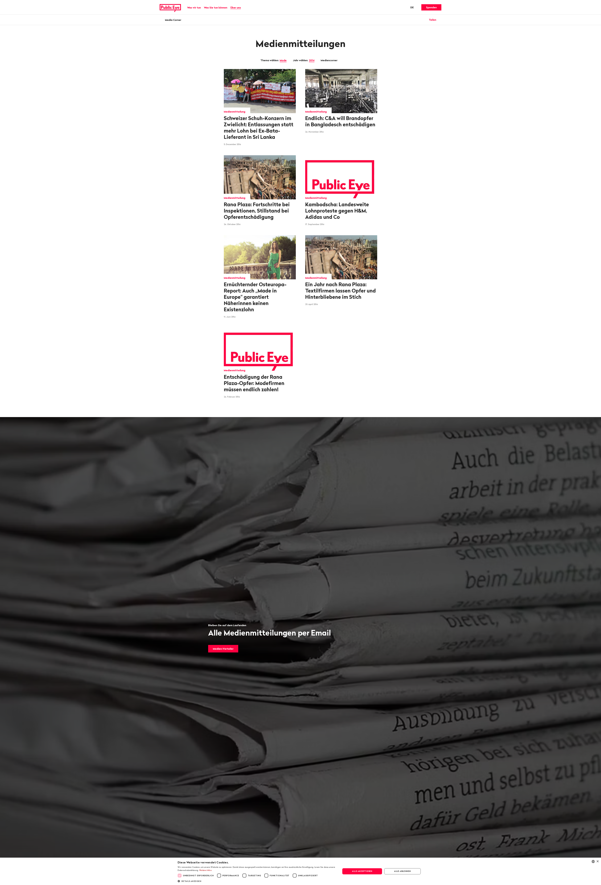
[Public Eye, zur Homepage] (170, 7)
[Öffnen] (440, 20)
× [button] (597, 861)
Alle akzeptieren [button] (362, 871)
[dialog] (300, 871)
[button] (257, 881)
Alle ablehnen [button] (402, 871)
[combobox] (593, 861)
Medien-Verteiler (223, 648)
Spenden (431, 7)
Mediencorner (329, 60)
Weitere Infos (205, 870)
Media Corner (173, 19)
